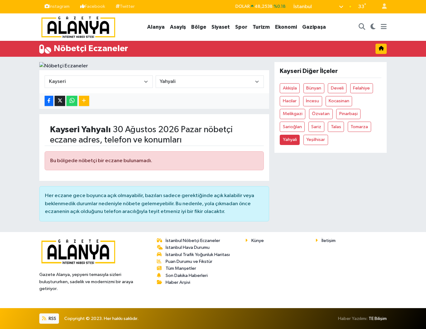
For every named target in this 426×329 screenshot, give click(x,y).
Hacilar (290, 101)
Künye (257, 240)
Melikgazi (293, 113)
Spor (241, 27)
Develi (337, 88)
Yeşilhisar (315, 139)
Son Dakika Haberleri (187, 275)
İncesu (312, 101)
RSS (52, 318)
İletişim (329, 240)
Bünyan (313, 88)
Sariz (316, 126)
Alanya (156, 27)
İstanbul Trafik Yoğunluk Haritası (198, 254)
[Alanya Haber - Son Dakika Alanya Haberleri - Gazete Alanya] (78, 27)
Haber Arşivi (178, 282)
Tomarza (359, 126)
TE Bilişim (378, 318)
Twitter (127, 6)
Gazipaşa (314, 27)
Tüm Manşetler (181, 268)
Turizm (261, 27)
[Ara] (362, 27)
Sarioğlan (292, 126)
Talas (336, 126)
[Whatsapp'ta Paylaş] (71, 101)
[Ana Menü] (384, 27)
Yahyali (290, 139)
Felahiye (361, 88)
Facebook (95, 6)
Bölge (198, 27)
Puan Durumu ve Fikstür (189, 261)
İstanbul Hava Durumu (188, 247)
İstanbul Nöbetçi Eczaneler (193, 240)
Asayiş (178, 27)
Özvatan (321, 113)
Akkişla (290, 88)
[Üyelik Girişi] (382, 6)
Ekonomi (286, 27)
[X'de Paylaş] (60, 101)
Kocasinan (339, 101)
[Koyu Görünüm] (373, 27)
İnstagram (59, 6)
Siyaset (220, 27)
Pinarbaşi (348, 113)
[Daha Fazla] (84, 101)
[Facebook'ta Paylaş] (49, 101)
